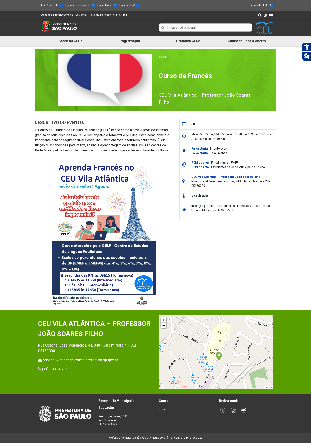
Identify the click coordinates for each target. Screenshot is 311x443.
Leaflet (268, 387)
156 (163, 409)
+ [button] (163, 320)
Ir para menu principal (79, 5)
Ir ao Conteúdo (51, 5)
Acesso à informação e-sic (57, 14)
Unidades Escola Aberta (247, 41)
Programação (129, 41)
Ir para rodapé (129, 5)
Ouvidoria (81, 14)
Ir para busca (106, 5)
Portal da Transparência (103, 14)
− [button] (163, 325)
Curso (165, 57)
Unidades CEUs (188, 41)
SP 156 (123, 14)
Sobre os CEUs (70, 41)
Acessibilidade (261, 5)
